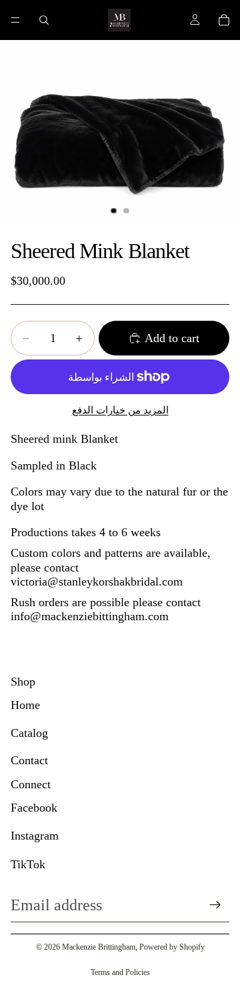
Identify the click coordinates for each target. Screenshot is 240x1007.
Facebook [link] (34, 807)
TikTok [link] (28, 864)
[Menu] (15, 20)
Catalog (29, 733)
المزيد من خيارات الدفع (120, 410)
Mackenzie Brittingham (98, 947)
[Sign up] (215, 905)
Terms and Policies (120, 972)
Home (25, 705)
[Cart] (224, 20)
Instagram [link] (35, 835)
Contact (29, 760)
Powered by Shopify (172, 947)
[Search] (44, 20)
